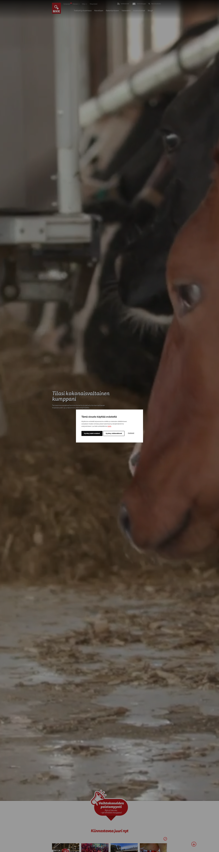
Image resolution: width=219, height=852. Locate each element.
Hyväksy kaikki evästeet (92, 433)
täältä (109, 426)
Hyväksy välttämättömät (114, 433)
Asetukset (131, 433)
